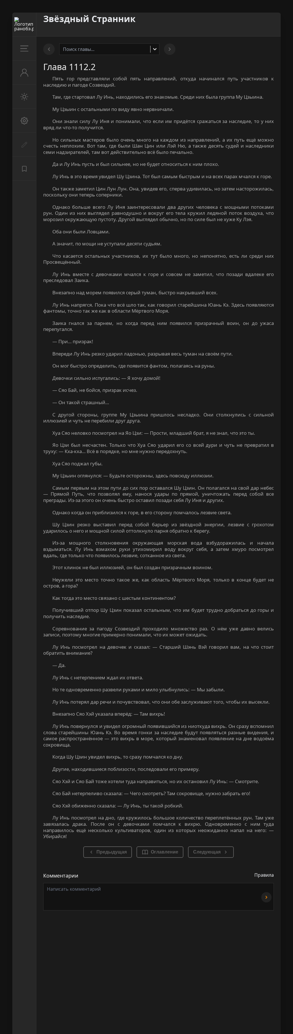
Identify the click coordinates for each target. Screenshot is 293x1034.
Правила (264, 875)
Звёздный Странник (89, 19)
